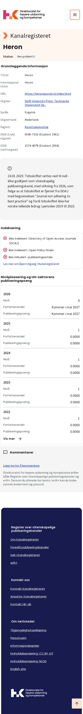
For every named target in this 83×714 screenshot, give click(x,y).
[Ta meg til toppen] (77, 703)
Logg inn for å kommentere (21, 465)
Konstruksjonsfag (36, 127)
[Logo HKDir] (41, 693)
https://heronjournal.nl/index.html (48, 94)
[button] (41, 438)
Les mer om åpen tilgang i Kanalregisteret (31, 264)
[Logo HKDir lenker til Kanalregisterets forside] (26, 14)
